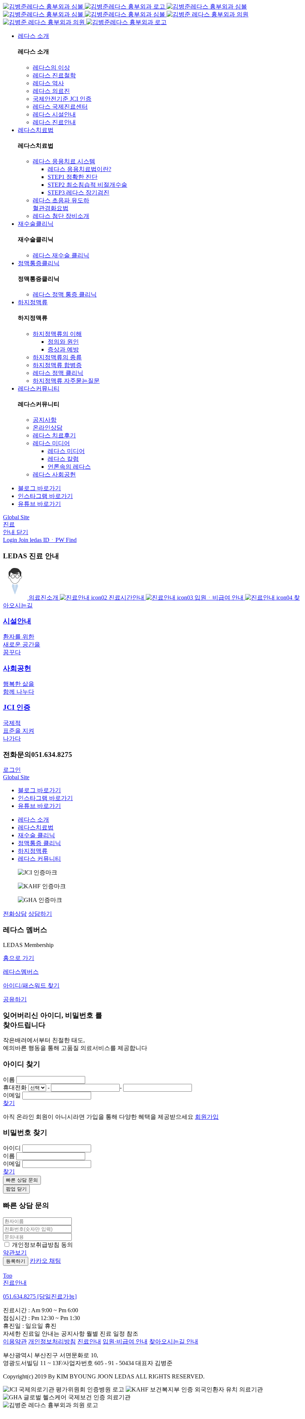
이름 (9, 1079)
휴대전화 (15, 1087)
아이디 (12, 1148)
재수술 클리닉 (36, 835)
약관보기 (15, 1252)
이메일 (12, 1095)
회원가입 (207, 1117)
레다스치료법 (36, 827)
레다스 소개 (33, 819)
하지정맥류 (33, 851)
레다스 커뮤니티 (39, 858)
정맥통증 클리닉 (39, 843)
